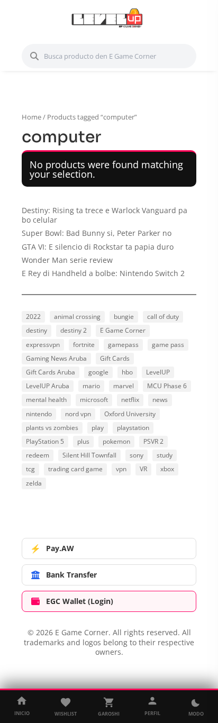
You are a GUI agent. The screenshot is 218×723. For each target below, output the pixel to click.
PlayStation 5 (45, 441)
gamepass (123, 344)
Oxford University (130, 413)
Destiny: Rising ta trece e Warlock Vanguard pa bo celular (104, 215)
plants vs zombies (52, 427)
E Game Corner (123, 330)
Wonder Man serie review (67, 260)
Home (31, 117)
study (164, 455)
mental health (46, 399)
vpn (121, 468)
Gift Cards (115, 358)
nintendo (39, 413)
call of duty (163, 316)
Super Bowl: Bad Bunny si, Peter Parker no (96, 233)
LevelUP (158, 372)
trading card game (75, 468)
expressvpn (43, 344)
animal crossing (77, 316)
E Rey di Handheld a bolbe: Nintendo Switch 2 (103, 273)
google (98, 372)
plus (83, 441)
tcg (30, 468)
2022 (33, 316)
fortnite (84, 344)
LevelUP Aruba (47, 385)
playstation (133, 427)
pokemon (116, 441)
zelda (34, 483)
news (160, 399)
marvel (123, 385)
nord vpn (78, 413)
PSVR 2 (153, 441)
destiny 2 (73, 330)
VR (143, 468)
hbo (127, 372)
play (98, 427)
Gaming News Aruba (56, 358)
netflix (130, 399)
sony (136, 455)
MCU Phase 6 (167, 385)
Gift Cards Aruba (50, 372)
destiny (36, 330)
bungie (124, 316)
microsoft (94, 399)
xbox (167, 468)
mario (91, 385)
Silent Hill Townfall (89, 455)
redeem (37, 455)
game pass (168, 344)
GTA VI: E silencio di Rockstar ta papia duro (98, 247)
